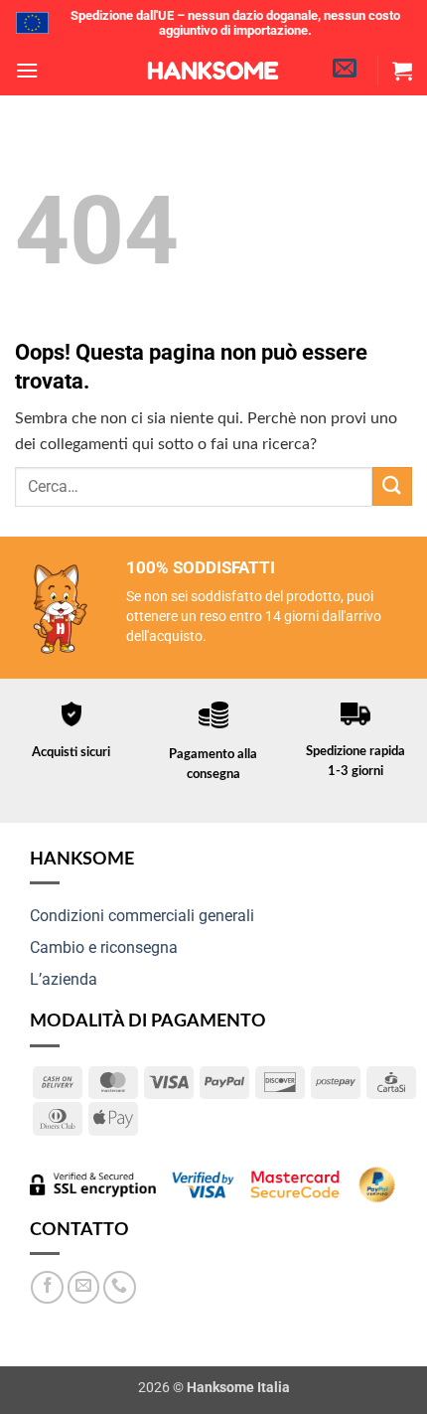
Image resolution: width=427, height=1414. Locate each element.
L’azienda (63, 979)
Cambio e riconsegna (104, 947)
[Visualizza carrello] (402, 70)
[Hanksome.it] (213, 70)
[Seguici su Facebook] (47, 1287)
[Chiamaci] (119, 1287)
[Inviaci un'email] (84, 1287)
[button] (27, 70)
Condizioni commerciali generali (142, 915)
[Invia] (392, 486)
